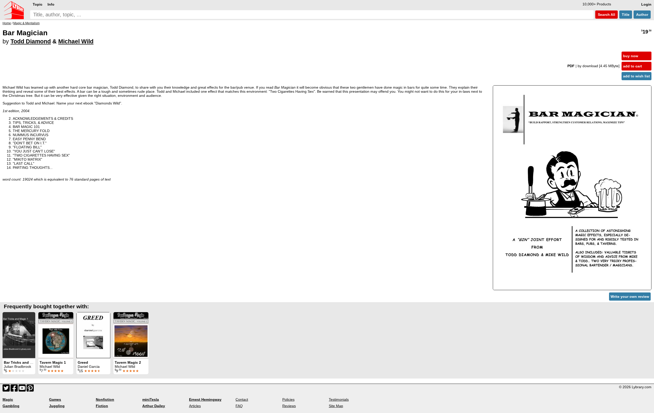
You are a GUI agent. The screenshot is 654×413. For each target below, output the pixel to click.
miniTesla (150, 399)
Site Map (336, 406)
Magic (8, 399)
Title (625, 15)
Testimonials (339, 399)
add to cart (632, 66)
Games (55, 399)
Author (642, 15)
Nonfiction (105, 399)
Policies (288, 399)
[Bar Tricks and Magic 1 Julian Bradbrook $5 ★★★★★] (19, 335)
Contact (242, 399)
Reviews (289, 406)
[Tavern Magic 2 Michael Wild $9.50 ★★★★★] (130, 335)
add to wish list (636, 76)
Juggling (57, 406)
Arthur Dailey (153, 406)
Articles (195, 406)
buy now (630, 56)
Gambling (11, 406)
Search (606, 15)
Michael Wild (76, 41)
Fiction (102, 406)
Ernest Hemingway (205, 399)
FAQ (239, 406)
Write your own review (630, 296)
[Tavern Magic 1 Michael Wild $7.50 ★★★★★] (55, 335)
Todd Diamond (30, 41)
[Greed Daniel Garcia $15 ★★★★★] (93, 335)
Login (646, 4)
